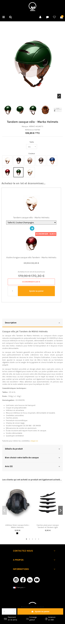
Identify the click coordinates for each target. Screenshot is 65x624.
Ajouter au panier (42, 611)
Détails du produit (14, 449)
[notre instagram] (16, 580)
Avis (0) (9, 466)
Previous (4, 510)
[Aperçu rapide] (17, 522)
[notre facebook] (23, 580)
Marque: (25, 126)
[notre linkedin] (30, 580)
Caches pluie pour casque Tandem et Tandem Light (48, 526)
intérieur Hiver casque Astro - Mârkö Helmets (17, 526)
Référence (29, 130)
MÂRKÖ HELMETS (36, 126)
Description (10, 322)
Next (60, 510)
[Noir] (17, 533)
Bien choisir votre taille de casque (22, 457)
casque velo (10, 352)
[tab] (32, 323)
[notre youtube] (37, 580)
